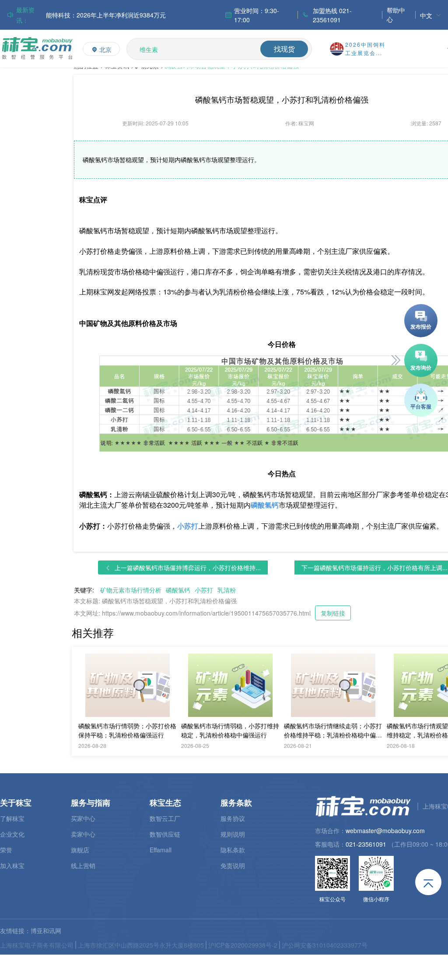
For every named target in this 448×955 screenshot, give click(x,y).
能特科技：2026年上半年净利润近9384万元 (106, 14)
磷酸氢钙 (178, 589)
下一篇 (374, 567)
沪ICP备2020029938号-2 (242, 945)
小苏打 (204, 589)
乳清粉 (226, 589)
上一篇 (188, 567)
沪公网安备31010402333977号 (325, 945)
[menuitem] (430, 15)
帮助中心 (396, 15)
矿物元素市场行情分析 (130, 589)
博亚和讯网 (46, 930)
